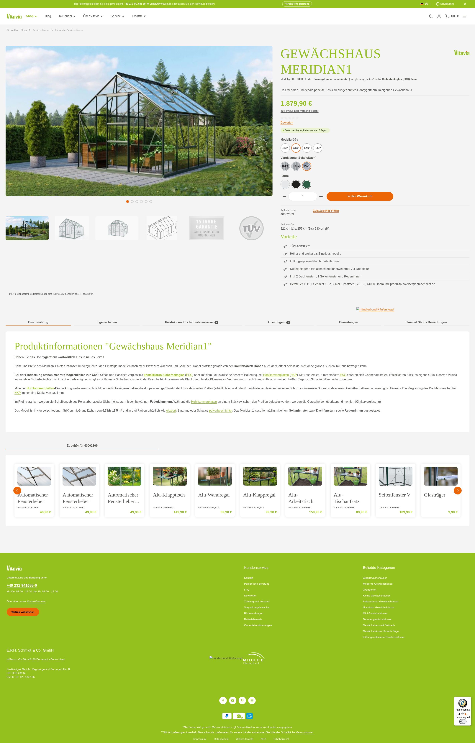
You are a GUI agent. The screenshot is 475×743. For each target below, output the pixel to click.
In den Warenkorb (360, 196)
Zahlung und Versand (256, 601)
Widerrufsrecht (244, 738)
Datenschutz (221, 738)
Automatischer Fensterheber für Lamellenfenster (124, 498)
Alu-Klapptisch (169, 495)
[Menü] (469, 699)
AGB (263, 738)
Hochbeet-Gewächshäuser (378, 607)
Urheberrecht (281, 738)
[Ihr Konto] (439, 16)
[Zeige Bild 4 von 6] (141, 201)
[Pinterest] (242, 700)
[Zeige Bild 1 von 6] (127, 201)
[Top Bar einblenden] (464, 16)
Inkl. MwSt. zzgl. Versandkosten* (300, 110)
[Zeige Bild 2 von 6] (132, 201)
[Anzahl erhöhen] (321, 196)
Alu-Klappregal (259, 495)
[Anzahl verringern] (285, 196)
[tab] (38, 322)
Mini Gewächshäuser (375, 613)
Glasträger (434, 495)
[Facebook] (223, 700)
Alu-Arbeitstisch (300, 498)
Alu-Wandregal (214, 495)
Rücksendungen (253, 613)
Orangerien (369, 589)
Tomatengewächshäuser (377, 619)
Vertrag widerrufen (23, 611)
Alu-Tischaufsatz (346, 498)
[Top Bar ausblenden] (465, 3)
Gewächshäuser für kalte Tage (381, 631)
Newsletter (250, 595)
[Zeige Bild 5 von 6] (146, 201)
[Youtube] (232, 700)
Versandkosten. (305, 732)
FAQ (246, 589)
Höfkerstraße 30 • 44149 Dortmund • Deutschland (36, 659)
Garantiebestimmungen (258, 625)
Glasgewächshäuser (375, 577)
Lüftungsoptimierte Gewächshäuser (384, 637)
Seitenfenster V (394, 495)
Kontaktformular (36, 601)
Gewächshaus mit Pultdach (379, 625)
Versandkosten (246, 727)
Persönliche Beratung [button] (297, 3)
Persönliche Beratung (256, 583)
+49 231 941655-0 (22, 585)
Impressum (200, 738)
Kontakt (248, 577)
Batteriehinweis (253, 619)
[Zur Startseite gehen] (14, 16)
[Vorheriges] (17, 490)
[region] (139, 143)
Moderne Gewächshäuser (378, 583)
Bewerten (287, 122)
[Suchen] (431, 16)
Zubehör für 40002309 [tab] (82, 445)
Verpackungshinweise (257, 607)
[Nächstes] (458, 490)
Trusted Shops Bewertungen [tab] (426, 322)
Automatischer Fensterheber (32, 498)
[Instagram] (252, 700)
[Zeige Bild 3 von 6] (136, 201)
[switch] (462, 721)
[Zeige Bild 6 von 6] (150, 201)
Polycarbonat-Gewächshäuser (380, 601)
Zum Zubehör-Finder (326, 210)
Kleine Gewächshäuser (376, 595)
